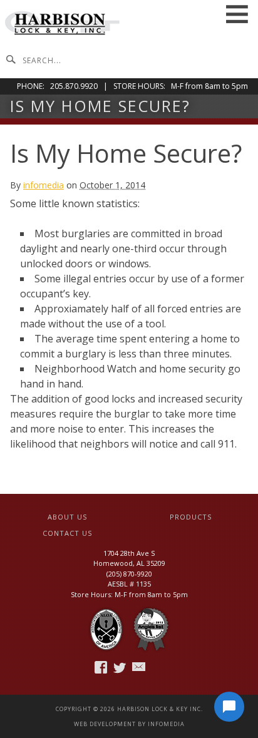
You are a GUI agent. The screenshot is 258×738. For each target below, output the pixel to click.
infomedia (43, 185)
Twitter (120, 667)
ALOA (106, 630)
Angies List (151, 630)
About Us (67, 516)
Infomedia (166, 724)
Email (139, 667)
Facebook (102, 667)
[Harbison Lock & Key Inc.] (63, 24)
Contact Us (67, 533)
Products (191, 516)
